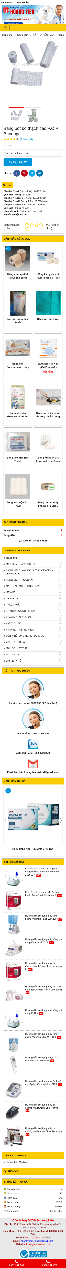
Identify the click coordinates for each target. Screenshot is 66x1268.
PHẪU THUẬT (13, 604)
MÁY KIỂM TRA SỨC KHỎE (21, 564)
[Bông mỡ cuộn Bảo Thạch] (17, 486)
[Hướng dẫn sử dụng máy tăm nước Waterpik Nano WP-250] (14, 924)
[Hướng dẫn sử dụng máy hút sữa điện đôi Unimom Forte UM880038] (14, 995)
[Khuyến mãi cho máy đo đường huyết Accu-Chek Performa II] (14, 901)
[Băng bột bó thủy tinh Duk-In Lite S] (48, 486)
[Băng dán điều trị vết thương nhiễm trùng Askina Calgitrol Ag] (48, 397)
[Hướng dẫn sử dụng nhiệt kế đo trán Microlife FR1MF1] (14, 1066)
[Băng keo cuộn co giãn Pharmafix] (48, 347)
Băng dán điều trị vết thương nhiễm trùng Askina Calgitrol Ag (48, 416)
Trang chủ (11, 557)
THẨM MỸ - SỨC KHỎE (19, 617)
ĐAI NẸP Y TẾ (13, 660)
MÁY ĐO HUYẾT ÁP (17, 648)
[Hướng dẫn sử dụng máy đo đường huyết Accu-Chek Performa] (14, 1137)
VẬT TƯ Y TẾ (13, 623)
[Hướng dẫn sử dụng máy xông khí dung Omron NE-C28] (14, 948)
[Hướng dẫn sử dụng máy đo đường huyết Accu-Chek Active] (14, 1113)
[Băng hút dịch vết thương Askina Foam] (48, 441)
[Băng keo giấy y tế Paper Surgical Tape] (48, 258)
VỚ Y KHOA (12, 654)
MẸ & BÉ (10, 592)
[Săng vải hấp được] (48, 303)
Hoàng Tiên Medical (16, 1162)
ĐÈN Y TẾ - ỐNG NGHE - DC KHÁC (25, 635)
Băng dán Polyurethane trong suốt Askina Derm (18, 367)
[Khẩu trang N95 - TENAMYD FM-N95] (33, 815)
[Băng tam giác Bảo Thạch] (17, 441)
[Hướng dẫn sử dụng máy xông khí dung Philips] (14, 1019)
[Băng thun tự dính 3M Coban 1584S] (17, 258)
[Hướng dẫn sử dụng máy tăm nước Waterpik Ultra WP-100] (14, 1042)
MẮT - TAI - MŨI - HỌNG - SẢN (23, 586)
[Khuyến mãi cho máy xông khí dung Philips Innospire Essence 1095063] (14, 877)
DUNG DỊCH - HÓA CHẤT (20, 580)
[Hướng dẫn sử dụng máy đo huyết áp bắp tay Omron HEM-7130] (14, 1090)
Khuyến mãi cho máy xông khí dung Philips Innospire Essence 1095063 (42, 871)
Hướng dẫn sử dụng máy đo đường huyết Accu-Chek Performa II (43, 966)
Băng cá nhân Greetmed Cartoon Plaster (17, 416)
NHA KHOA (12, 598)
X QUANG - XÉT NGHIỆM (20, 629)
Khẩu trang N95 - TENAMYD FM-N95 (33, 848)
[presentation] (6, 820)
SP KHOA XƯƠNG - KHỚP (20, 611)
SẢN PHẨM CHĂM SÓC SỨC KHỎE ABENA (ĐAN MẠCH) (29, 572)
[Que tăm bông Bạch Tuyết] (17, 303)
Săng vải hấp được (48, 319)
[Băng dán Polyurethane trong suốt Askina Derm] (17, 347)
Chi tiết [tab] (7, 185)
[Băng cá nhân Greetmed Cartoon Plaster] (17, 397)
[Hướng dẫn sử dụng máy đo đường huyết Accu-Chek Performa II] (14, 971)
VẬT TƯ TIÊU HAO (16, 642)
